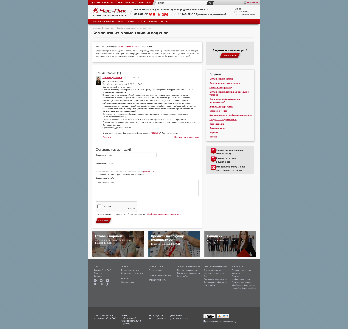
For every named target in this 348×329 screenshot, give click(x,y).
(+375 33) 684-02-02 (158, 318)
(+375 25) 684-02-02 (179, 315)
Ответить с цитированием (186, 137)
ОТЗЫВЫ (155, 133)
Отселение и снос (218, 111)
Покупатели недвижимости (188, 273)
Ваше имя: (101, 155)
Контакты (98, 276)
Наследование (216, 124)
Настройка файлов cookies (244, 288)
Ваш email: (101, 163)
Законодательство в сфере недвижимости (230, 115)
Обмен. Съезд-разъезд (220, 87)
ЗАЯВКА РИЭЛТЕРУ (157, 280)
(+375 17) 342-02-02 (179, 318)
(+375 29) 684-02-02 (158, 315)
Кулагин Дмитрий (112, 77)
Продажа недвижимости (187, 270)
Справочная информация (215, 282)
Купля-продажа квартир (128, 46)
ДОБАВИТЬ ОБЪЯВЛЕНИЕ (160, 275)
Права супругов (217, 128)
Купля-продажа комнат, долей (224, 83)
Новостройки (182, 276)
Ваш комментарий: (105, 177)
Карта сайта (209, 285)
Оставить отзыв (128, 282)
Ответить (106, 137)
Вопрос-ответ (108, 27)
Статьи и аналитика (213, 270)
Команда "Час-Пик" (102, 270)
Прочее (213, 137)
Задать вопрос (155, 270)
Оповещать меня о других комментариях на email (121, 174)
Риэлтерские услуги (130, 270)
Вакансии (98, 273)
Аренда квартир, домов (221, 106)
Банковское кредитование (215, 279)
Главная (96, 27)
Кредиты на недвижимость (223, 119)
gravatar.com (149, 171)
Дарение (213, 132)
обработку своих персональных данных (165, 214)
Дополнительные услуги (132, 273)
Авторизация (252, 2)
